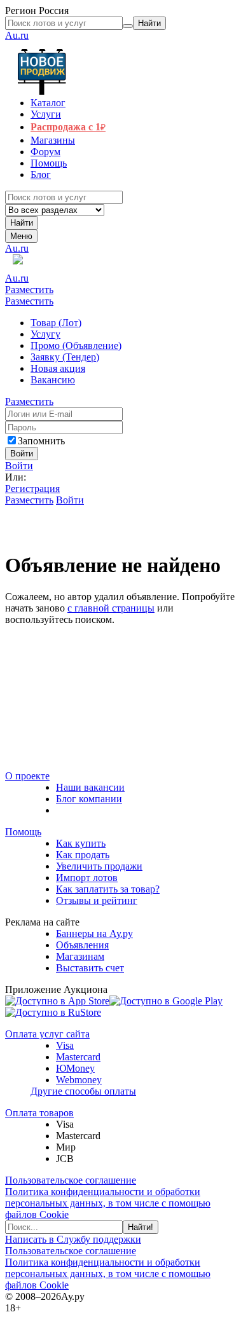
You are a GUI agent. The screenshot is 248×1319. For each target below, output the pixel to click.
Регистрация (32, 488)
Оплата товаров (39, 1112)
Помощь (23, 831)
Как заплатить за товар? (108, 889)
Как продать (82, 854)
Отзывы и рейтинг (96, 900)
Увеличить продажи (99, 866)
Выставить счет (90, 967)
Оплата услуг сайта (47, 1034)
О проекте (27, 775)
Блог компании (89, 798)
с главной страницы (111, 608)
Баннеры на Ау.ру (94, 933)
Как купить (81, 843)
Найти (21, 223)
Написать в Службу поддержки (73, 1239)
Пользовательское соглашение (70, 1180)
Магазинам (80, 956)
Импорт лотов (87, 877)
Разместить (29, 289)
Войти (19, 465)
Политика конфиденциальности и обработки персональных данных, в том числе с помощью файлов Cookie (107, 1203)
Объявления (82, 945)
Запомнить (41, 440)
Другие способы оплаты (83, 1091)
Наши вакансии (90, 787)
